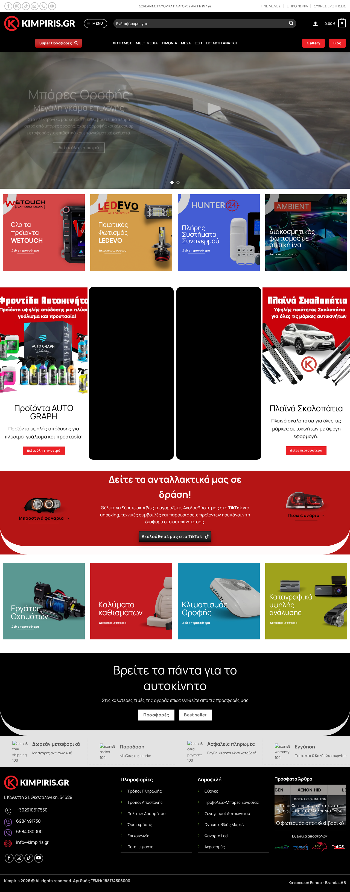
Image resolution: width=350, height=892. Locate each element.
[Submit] (291, 23)
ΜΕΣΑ (186, 43)
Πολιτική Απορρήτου (146, 813)
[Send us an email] (35, 6)
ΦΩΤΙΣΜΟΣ (122, 43)
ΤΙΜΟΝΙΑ (169, 43)
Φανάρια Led (216, 835)
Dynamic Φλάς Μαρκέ (224, 824)
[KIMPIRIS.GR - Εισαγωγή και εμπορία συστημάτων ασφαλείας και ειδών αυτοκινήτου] (39, 23)
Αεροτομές (215, 846)
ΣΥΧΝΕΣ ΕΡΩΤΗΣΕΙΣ (330, 6)
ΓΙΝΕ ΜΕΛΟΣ (271, 6)
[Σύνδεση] (315, 24)
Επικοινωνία (138, 835)
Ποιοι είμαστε (140, 846)
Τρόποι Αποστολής (145, 802)
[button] (95, 23)
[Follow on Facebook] (8, 6)
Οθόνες (211, 791)
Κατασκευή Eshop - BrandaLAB (317, 882)
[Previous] (14, 120)
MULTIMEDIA (147, 43)
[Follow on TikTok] (26, 6)
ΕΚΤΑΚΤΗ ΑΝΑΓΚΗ (221, 43)
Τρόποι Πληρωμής (144, 791)
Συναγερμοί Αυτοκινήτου (227, 813)
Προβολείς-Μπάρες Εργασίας (232, 802)
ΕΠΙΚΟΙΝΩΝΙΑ (297, 6)
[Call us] (43, 6)
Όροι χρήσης (139, 824)
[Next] (336, 120)
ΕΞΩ (198, 43)
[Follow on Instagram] (17, 6)
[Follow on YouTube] (52, 6)
